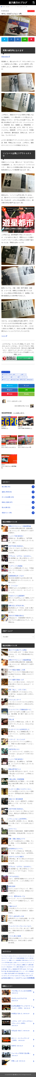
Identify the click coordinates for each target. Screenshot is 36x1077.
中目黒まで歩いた (20, 1013)
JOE (11, 958)
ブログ (28, 969)
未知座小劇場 (15, 379)
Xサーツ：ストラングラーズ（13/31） (20, 1039)
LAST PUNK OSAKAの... (16, 546)
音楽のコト (7, 512)
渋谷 (32, 958)
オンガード (4, 967)
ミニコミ (14, 377)
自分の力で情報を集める (16, 615)
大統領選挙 (18, 960)
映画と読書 (7, 502)
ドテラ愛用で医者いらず (16, 679)
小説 (8, 973)
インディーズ (6, 372)
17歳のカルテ (12, 906)
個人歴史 (6, 486)
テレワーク (32, 960)
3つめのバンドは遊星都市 (16, 596)
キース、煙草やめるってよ (16, 896)
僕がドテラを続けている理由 (17, 650)
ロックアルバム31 (13, 975)
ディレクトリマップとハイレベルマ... (20, 926)
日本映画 (31, 978)
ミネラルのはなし (14, 876)
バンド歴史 (4, 973)
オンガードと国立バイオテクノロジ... (20, 789)
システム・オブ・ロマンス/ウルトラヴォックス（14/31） (22, 1023)
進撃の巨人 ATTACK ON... (16, 605)
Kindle (16, 971)
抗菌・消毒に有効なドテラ (16, 839)
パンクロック (6, 377)
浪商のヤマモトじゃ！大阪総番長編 (19, 526)
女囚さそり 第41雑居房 (15, 799)
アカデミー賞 (28, 958)
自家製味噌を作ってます (16, 576)
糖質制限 (22, 958)
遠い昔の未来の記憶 (10, 971)
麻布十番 (19, 967)
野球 (8, 962)
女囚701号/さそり (13, 749)
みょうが (25, 975)
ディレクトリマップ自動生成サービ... (20, 709)
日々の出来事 (8, 497)
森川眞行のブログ (18, 2)
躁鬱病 (23, 964)
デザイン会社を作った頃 (16, 916)
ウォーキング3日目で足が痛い (20, 1054)
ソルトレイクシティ (23, 956)
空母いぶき (18, 1061)
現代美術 (24, 379)
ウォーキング (4, 956)
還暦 (32, 964)
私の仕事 (6, 507)
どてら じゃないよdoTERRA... (17, 819)
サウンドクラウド (28, 967)
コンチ (3, 962)
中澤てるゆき (6, 379)
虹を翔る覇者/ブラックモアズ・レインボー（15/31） (22, 1007)
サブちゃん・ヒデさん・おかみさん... (20, 556)
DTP (6, 962)
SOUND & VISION (7, 374)
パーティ (14, 967)
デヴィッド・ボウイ (24, 971)
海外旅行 (31, 971)
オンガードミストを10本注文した (19, 729)
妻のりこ (11, 978)
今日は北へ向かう (20, 1030)
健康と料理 (7, 492)
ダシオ (24, 374)
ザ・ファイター (13, 586)
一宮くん (9, 969)
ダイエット (15, 956)
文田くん (12, 962)
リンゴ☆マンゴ (23, 377)
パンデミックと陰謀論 (15, 566)
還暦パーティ (12, 960)
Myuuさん (19, 964)
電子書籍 (5, 969)
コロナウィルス (21, 978)
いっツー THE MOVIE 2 (15, 536)
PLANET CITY (14, 973)
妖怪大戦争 (11, 886)
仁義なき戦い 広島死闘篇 (16, 779)
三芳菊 (22, 960)
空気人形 (11, 719)
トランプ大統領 (16, 958)
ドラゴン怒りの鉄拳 (14, 936)
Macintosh (9, 967)
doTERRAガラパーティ (15, 848)
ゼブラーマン (12, 829)
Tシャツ (8, 958)
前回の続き (4, 56)
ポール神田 (28, 964)
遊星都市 (31, 379)
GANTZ (17, 1046)
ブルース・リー (5, 960)
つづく (3, 336)
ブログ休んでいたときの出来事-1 (21, 992)
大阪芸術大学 (15, 969)
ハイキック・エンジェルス (16, 739)
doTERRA (4, 978)
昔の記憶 (20, 973)
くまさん (10, 956)
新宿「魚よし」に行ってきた (17, 689)
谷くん (15, 964)
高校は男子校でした (14, 769)
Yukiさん (27, 960)
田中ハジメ (17, 962)
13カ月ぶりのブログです (19, 999)
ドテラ (30, 975)
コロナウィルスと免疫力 (16, 856)
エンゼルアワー (9, 964)
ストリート (17, 374)
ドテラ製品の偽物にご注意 (16, 670)
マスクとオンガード (14, 699)
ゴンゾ (20, 975)
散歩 (22, 967)
